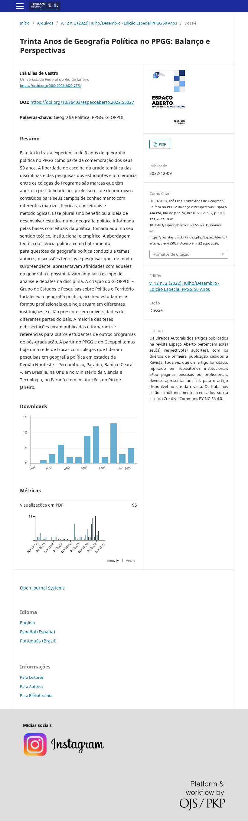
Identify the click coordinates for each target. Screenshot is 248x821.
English (27, 623)
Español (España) (37, 632)
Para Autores (31, 686)
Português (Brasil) (38, 641)
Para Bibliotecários (36, 695)
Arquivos (45, 23)
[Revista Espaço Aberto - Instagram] (64, 755)
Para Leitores (32, 677)
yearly (130, 560)
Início (25, 23)
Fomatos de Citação (171, 254)
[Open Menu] (20, 6)
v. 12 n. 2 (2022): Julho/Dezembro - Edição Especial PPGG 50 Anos (119, 23)
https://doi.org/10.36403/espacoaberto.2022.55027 (82, 102)
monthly (113, 560)
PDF (162, 144)
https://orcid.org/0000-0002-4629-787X (50, 86)
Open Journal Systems (42, 588)
